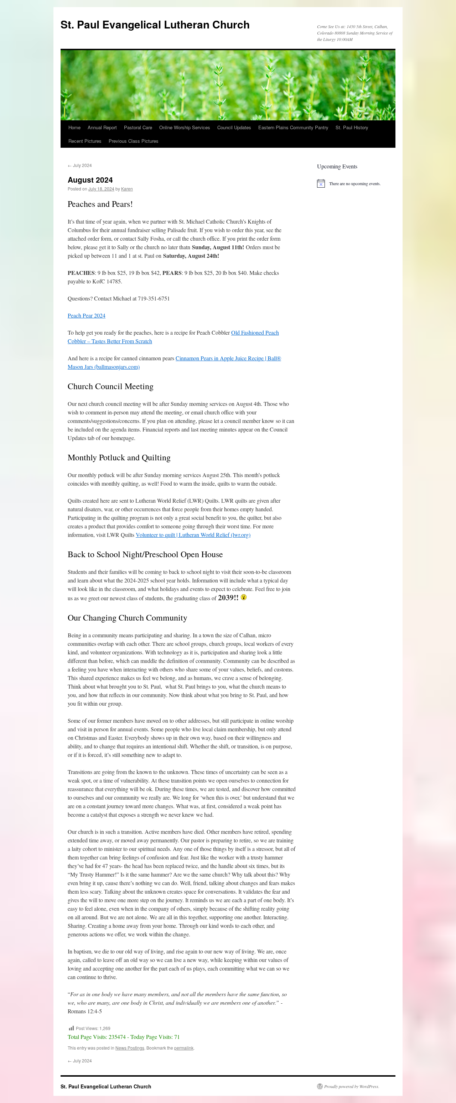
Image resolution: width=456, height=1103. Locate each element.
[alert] (352, 183)
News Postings (129, 1048)
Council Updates (234, 127)
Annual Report (102, 127)
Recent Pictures (85, 140)
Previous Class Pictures (134, 140)
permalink (183, 1048)
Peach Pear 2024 (86, 315)
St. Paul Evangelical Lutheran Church (155, 24)
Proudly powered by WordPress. (351, 1086)
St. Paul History (352, 127)
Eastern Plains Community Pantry (293, 127)
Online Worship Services (184, 127)
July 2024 (80, 165)
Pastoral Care (138, 127)
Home (74, 127)
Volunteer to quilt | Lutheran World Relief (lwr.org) (193, 534)
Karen (127, 188)
